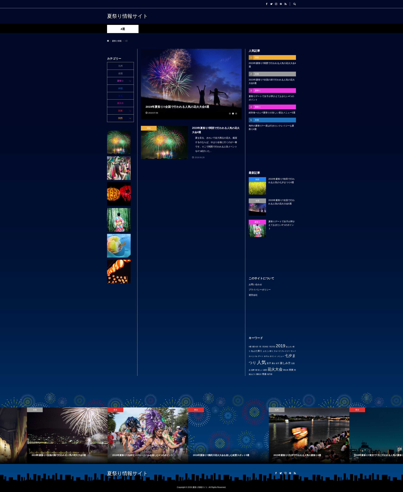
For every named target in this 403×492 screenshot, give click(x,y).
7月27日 (272, 347)
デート (260, 356)
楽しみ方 (285, 363)
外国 (120, 88)
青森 (264, 374)
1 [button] (229, 113)
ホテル (266, 356)
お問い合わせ (255, 284)
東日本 (120, 103)
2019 (280, 345)
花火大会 (275, 369)
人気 (261, 362)
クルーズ (277, 351)
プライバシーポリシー (260, 289)
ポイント (273, 356)
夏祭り (120, 81)
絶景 (265, 370)
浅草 (253, 370)
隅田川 (258, 374)
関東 (291, 370)
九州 (120, 66)
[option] (191, 84)
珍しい (260, 370)
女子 (269, 363)
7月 (260, 347)
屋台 (273, 363)
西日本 (285, 370)
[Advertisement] (272, 151)
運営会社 (253, 295)
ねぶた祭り (256, 351)
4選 (250, 347)
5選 (253, 347)
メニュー (280, 356)
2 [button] (233, 113)
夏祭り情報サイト (127, 15)
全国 (120, 73)
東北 (120, 95)
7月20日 (265, 347)
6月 (256, 347)
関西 (120, 118)
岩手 (277, 363)
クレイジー (285, 351)
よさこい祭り (268, 351)
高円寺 (269, 374)
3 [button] (236, 113)
